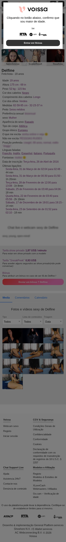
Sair (33, 28)
